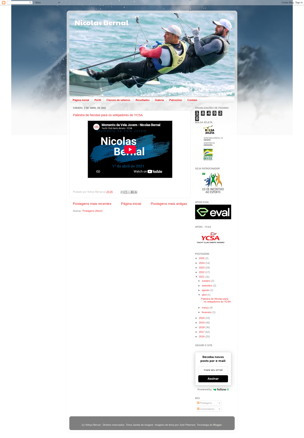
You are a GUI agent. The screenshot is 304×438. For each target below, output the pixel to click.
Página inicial (81, 100)
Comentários (206, 409)
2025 (202, 258)
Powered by (205, 389)
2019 (202, 322)
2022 (202, 272)
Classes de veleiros (118, 100)
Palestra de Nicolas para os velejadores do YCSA (108, 115)
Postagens (205, 403)
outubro (206, 281)
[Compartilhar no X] (129, 192)
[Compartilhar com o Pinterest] (135, 192)
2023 (202, 267)
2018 (202, 327)
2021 (202, 276)
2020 (202, 318)
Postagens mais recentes (92, 204)
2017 (202, 332)
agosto (206, 290)
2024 (202, 263)
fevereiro (207, 312)
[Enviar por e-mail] (122, 192)
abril (204, 294)
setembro (207, 285)
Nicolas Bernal (102, 22)
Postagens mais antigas (169, 204)
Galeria (159, 100)
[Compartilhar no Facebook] (132, 192)
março (206, 307)
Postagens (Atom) (93, 211)
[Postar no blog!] (125, 192)
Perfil (97, 100)
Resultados (143, 100)
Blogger (217, 425)
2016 (202, 336)
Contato (192, 100)
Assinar (213, 378)
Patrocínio (175, 100)
